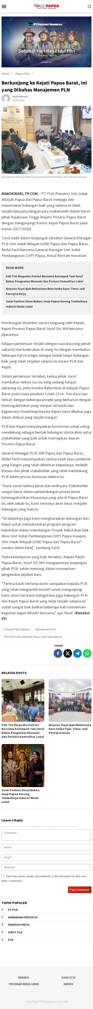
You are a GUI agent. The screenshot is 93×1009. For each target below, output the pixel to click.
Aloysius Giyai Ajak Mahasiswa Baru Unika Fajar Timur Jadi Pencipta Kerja (70, 729)
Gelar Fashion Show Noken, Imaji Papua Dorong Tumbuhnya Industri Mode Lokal (21, 796)
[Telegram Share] (77, 653)
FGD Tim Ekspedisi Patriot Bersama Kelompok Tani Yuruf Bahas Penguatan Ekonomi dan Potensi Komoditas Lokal (23, 731)
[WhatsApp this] (87, 653)
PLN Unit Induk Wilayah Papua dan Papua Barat (33, 637)
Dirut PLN (15, 932)
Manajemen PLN (45, 629)
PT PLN (13, 910)
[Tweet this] (67, 653)
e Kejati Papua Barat (17, 629)
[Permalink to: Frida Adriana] (6, 98)
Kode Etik (68, 977)
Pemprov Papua (18, 925)
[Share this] (58, 653)
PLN (10, 940)
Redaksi (23, 977)
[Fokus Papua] (46, 6)
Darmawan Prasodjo (23, 917)
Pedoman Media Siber (24, 984)
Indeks (68, 984)
